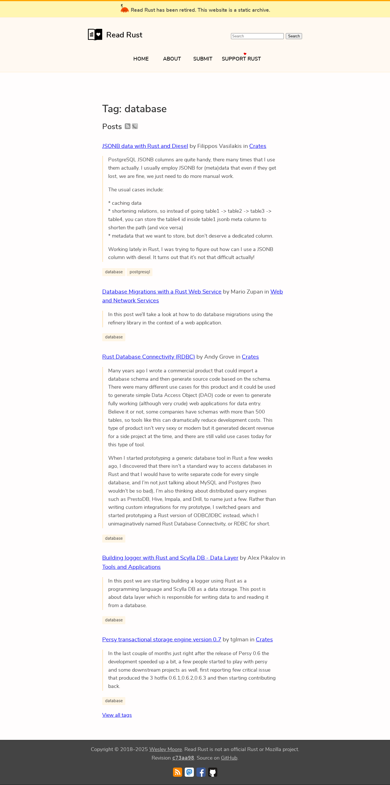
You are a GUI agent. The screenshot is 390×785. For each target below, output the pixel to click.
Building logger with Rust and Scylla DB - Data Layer (170, 558)
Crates (257, 146)
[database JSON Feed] (135, 127)
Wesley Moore (165, 749)
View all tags (117, 715)
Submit (202, 59)
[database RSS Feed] (127, 127)
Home (141, 59)
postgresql (140, 272)
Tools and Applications (131, 567)
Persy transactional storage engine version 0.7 (161, 640)
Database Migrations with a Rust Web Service (162, 292)
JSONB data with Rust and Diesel (145, 146)
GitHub (229, 758)
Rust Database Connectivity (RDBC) (148, 357)
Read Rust (124, 35)
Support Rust (241, 59)
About (172, 59)
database (114, 272)
